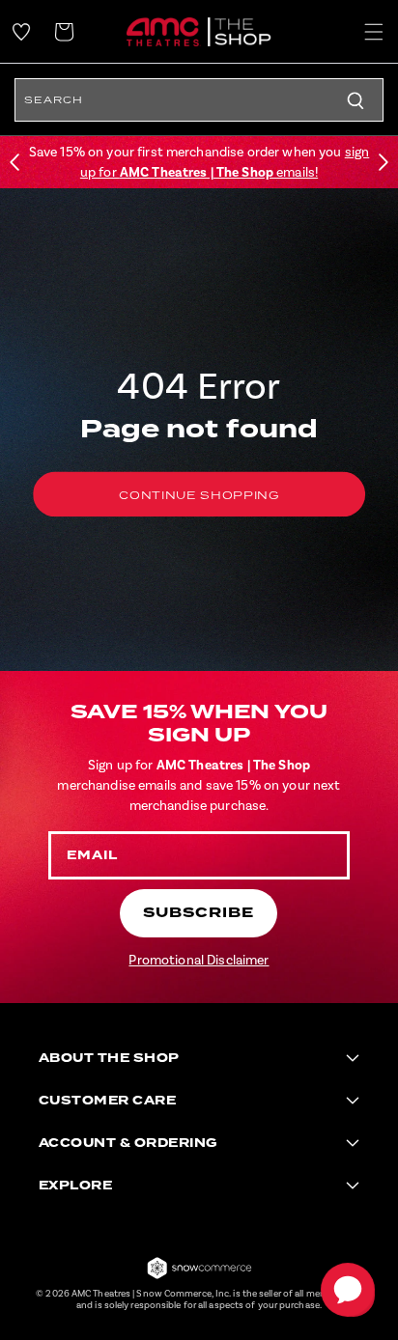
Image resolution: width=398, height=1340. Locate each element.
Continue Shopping (198, 495)
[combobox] (199, 100)
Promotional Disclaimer (198, 960)
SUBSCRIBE (198, 913)
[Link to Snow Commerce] (199, 1277)
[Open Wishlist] (21, 32)
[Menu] (374, 32)
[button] (14, 162)
